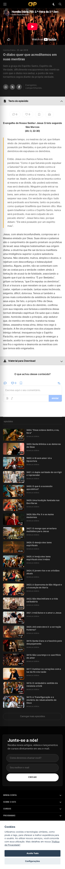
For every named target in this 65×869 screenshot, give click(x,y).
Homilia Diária (9, 50)
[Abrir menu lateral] (5, 4)
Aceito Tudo (33, 853)
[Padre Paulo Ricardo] (32, 4)
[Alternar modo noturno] (53, 4)
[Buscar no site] (60, 4)
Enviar (32, 777)
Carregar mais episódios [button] (32, 716)
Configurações (32, 861)
